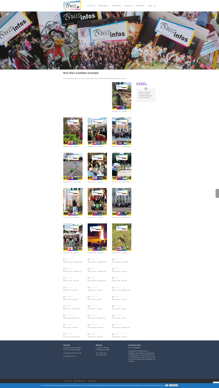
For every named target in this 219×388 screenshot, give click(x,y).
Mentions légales (79, 381)
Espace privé (92, 381)
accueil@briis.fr (136, 347)
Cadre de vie (128, 6)
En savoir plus (173, 385)
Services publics (103, 6)
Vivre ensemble (116, 6)
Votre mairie (90, 6)
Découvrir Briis (140, 6)
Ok (166, 385)
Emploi (150, 6)
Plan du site (67, 381)
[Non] (217, 385)
